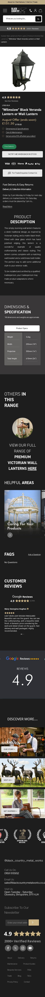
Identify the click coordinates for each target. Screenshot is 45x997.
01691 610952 (11, 873)
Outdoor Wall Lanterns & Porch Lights (14, 36)
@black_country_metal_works (23, 860)
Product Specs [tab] (22, 328)
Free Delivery (9, 146)
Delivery (21, 958)
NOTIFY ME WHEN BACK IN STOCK (22, 154)
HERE (32, 468)
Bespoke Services (14, 970)
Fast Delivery (20, 2)
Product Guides (29, 964)
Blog (19, 976)
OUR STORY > (9, 749)
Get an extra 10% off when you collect (21, 136)
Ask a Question (34, 555)
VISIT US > (8, 780)
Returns (33, 958)
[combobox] (22, 18)
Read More (7, 207)
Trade (35, 2)
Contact (27, 982)
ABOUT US (8, 743)
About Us (11, 2)
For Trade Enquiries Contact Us (24, 173)
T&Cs (29, 976)
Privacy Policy (12, 982)
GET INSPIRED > (10, 811)
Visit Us (29, 2)
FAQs (29, 970)
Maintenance (12, 964)
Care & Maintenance (14, 132)
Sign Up (33, 922)
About (9, 958)
